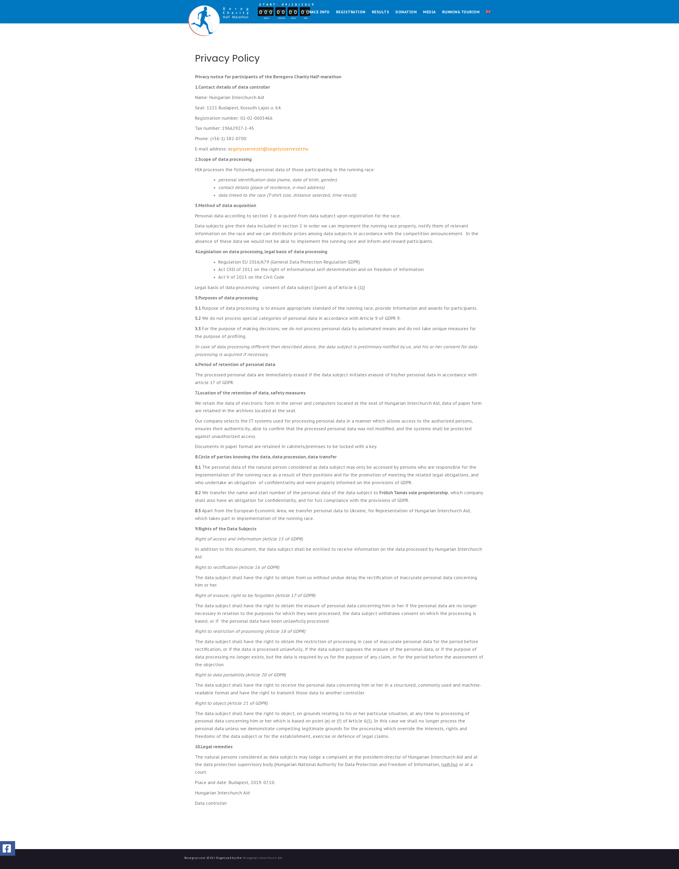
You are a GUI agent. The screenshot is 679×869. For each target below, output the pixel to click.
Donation (406, 12)
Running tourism (461, 12)
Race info (319, 12)
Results (380, 12)
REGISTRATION (350, 12)
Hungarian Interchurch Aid (262, 858)
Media (429, 12)
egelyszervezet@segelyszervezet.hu (269, 149)
